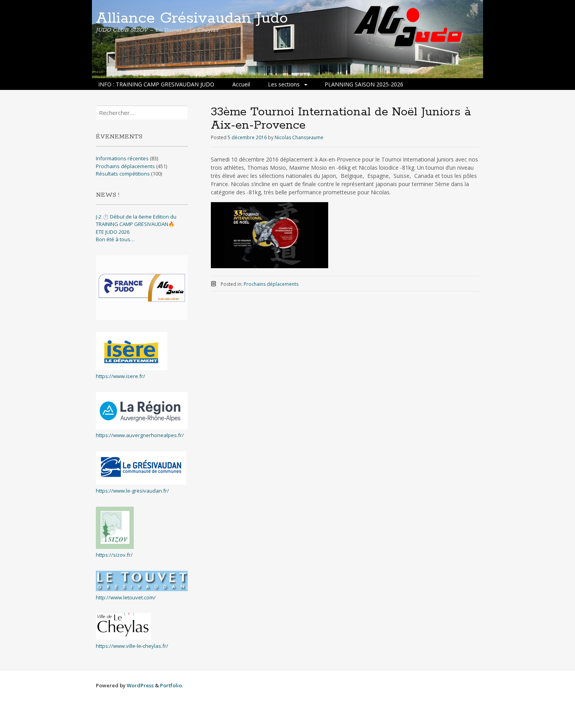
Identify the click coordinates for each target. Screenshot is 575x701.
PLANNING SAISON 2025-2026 (364, 84)
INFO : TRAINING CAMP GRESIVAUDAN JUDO (156, 84)
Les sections (284, 84)
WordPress (140, 685)
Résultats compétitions (123, 173)
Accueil (241, 84)
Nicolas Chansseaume (299, 137)
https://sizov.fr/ (114, 554)
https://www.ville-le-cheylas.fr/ (132, 645)
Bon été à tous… (115, 239)
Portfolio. (171, 685)
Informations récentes (122, 158)
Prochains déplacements (271, 284)
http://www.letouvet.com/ (126, 597)
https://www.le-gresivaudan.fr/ (132, 490)
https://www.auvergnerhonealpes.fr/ (140, 435)
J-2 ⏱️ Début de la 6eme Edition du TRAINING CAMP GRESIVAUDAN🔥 (136, 220)
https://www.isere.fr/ (120, 376)
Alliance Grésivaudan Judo (192, 18)
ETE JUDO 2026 (112, 231)
